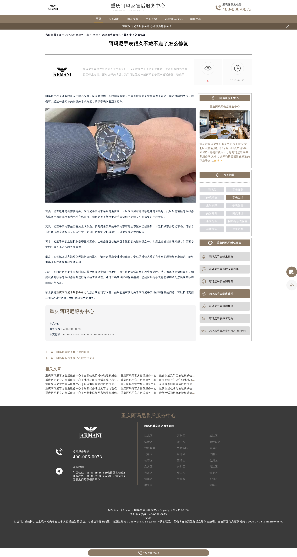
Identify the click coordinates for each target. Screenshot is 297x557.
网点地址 (237, 213)
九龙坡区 (182, 448)
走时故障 (211, 205)
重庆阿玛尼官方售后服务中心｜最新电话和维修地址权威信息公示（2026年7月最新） (173, 392)
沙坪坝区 (149, 448)
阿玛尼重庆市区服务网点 (159, 426)
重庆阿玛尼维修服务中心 (74, 35)
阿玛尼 (212, 189)
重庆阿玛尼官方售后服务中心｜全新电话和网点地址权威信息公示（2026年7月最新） (97, 392)
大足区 (148, 472)
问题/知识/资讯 (173, 19)
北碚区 (148, 454)
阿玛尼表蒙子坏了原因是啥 (72, 352)
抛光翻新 (211, 213)
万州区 (181, 435)
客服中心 (195, 19)
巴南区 (214, 454)
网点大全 (132, 19)
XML (148, 518)
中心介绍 (151, 19)
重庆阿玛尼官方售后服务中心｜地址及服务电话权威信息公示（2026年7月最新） (94, 379)
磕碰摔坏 (211, 229)
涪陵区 (148, 442)
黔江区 (214, 435)
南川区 (181, 466)
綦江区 (214, 466)
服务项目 (114, 19)
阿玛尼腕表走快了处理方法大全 (75, 358)
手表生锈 (237, 197)
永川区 (148, 466)
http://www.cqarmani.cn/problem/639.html (89, 334)
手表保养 (237, 189)
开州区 (214, 479)
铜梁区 (214, 472)
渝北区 (181, 454)
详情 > (218, 160)
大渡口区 (215, 442)
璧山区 (181, 472)
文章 (95, 35)
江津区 (181, 460)
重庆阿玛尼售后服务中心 (138, 5)
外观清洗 (211, 197)
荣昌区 (181, 479)
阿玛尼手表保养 (238, 221)
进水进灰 (237, 229)
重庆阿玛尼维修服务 (229, 242)
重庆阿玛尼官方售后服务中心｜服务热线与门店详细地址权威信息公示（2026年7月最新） (175, 379)
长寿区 (148, 460)
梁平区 (148, 485)
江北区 (148, 435)
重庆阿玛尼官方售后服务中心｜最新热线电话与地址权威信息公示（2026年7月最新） (173, 388)
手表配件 (211, 221)
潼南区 (148, 479)
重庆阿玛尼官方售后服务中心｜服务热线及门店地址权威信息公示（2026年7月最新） (173, 375)
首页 (98, 18)
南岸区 (214, 448)
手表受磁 (237, 205)
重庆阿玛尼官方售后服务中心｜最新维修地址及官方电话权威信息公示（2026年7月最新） (100, 388)
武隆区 (214, 485)
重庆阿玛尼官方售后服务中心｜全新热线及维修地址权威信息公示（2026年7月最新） (97, 375)
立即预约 (149, 284)
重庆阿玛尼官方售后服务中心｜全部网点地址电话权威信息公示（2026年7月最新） (171, 384)
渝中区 (181, 442)
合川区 (214, 460)
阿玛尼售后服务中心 (146, 510)
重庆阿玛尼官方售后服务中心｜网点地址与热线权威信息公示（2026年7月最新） (94, 384)
